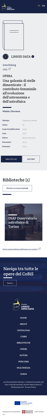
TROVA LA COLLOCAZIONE (17, 188)
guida (23, 374)
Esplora (10, 283)
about (23, 324)
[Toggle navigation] (25, 6)
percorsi (23, 361)
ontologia (23, 330)
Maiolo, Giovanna (11, 111)
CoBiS (23, 336)
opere (23, 349)
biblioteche (23, 342)
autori (23, 355)
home (23, 317)
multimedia (23, 367)
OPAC (5, 69)
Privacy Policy (30, 387)
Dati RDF (31, 159)
